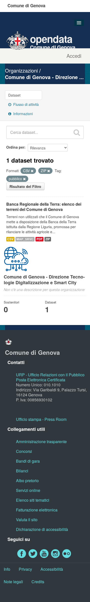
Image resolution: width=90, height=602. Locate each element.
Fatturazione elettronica (37, 510)
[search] (77, 132)
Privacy (25, 569)
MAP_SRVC (25, 239)
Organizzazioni (21, 70)
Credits (38, 581)
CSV (10, 239)
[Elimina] (32, 171)
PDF (39, 239)
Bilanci (22, 471)
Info (7, 569)
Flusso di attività (25, 104)
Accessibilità (51, 569)
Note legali (13, 581)
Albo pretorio (27, 480)
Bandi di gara (28, 461)
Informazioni (22, 113)
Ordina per (15, 147)
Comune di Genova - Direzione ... (44, 77)
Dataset (14, 95)
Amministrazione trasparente (41, 441)
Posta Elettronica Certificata (40, 380)
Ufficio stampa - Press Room (41, 419)
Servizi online (28, 490)
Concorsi (24, 451)
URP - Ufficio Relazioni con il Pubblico (50, 375)
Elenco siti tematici (32, 500)
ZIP (48, 239)
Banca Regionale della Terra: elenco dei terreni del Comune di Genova (43, 206)
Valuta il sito (27, 519)
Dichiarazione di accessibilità (42, 529)
